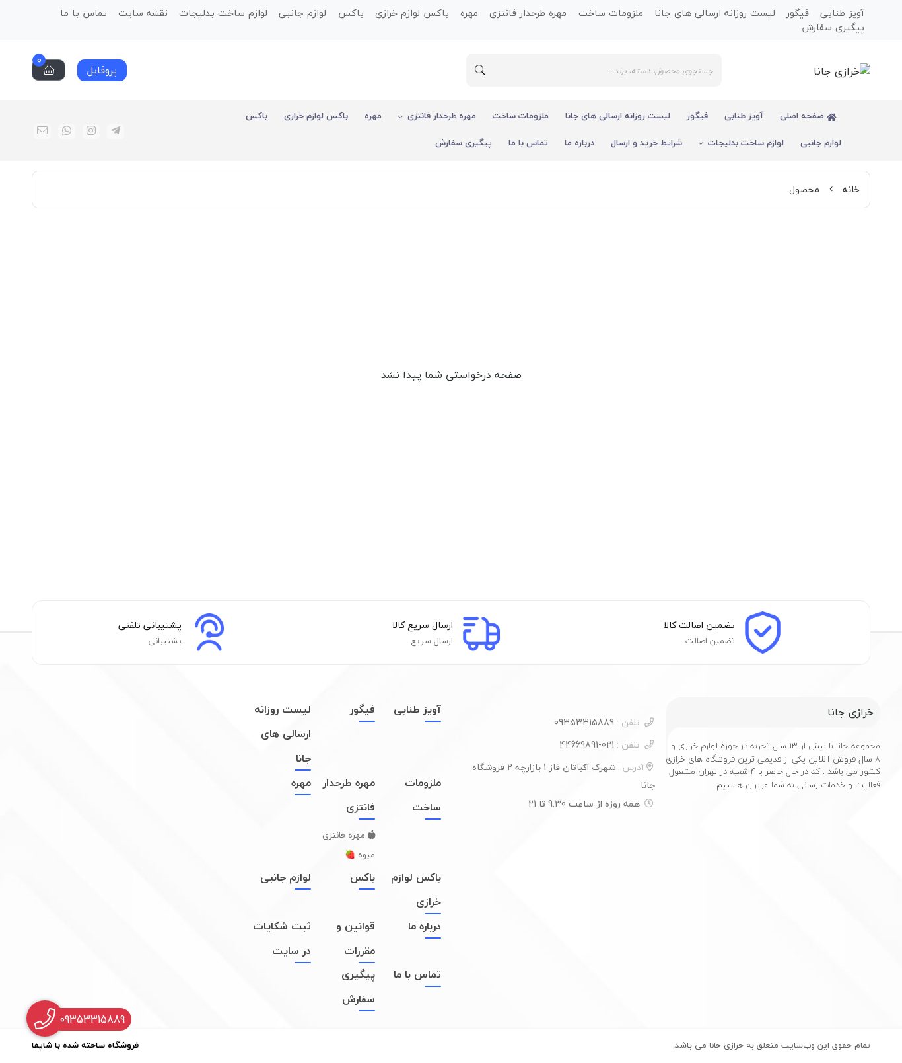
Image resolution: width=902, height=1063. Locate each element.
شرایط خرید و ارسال (646, 143)
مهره (373, 115)
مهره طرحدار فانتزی (441, 115)
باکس (256, 115)
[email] (42, 132)
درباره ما (579, 143)
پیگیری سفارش (833, 27)
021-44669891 (599, 744)
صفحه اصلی (803, 115)
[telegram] (115, 132)
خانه (851, 189)
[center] (480, 70)
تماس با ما (528, 143)
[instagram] (91, 132)
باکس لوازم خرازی (316, 115)
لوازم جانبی (820, 143)
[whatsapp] (66, 132)
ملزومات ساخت (521, 115)
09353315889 (597, 722)
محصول (804, 189)
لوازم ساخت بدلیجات (746, 143)
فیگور (697, 115)
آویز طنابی (743, 115)
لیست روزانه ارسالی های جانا (617, 115)
